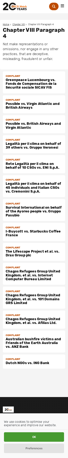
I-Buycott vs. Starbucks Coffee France (33, 233)
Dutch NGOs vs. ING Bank (27, 363)
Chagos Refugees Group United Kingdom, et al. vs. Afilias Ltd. (33, 321)
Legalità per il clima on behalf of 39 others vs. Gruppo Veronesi (33, 146)
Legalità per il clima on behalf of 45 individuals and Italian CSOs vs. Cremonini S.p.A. (33, 187)
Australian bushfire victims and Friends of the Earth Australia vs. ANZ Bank (33, 343)
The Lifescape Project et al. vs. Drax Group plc (32, 253)
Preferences (34, 448)
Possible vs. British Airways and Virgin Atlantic (33, 126)
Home (6, 24)
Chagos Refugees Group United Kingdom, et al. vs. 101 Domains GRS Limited (33, 299)
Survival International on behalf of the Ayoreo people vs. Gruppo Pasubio (34, 211)
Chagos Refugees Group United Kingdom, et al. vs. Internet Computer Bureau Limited (33, 275)
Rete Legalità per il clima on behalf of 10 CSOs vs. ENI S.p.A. (32, 166)
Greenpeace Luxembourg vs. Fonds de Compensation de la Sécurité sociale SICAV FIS (31, 84)
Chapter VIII (18, 24)
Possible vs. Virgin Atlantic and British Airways (33, 106)
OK (34, 437)
